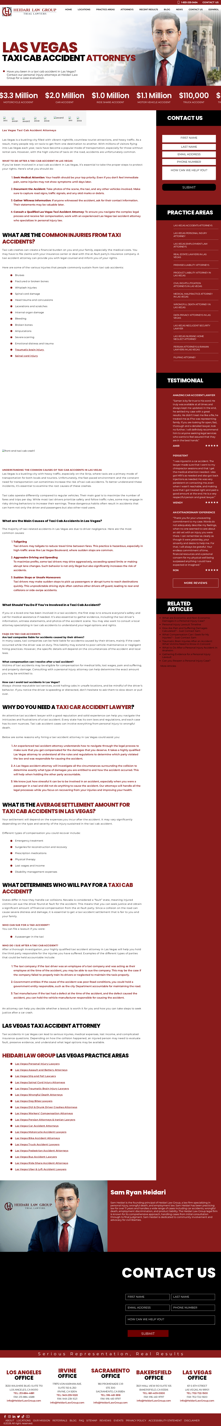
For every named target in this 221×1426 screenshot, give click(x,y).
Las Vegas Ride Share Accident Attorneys (41, 1163)
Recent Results (148, 9)
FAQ (81, 1420)
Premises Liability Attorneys (191, 265)
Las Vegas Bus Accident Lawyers (36, 1156)
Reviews (105, 1420)
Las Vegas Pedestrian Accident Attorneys (41, 1150)
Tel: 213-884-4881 (24, 1393)
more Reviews (195, 583)
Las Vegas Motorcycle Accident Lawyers (40, 1132)
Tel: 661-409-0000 (154, 1393)
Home (68, 9)
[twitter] (18, 1417)
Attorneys (127, 9)
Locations (84, 9)
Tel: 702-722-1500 (197, 1393)
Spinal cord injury (26, 355)
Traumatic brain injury (30, 349)
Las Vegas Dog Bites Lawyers (33, 1101)
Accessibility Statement (165, 1420)
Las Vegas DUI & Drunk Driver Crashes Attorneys (46, 1107)
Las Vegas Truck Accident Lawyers (37, 1144)
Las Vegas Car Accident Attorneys (37, 1125)
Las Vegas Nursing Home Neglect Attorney (188, 337)
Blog (167, 9)
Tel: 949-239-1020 (67, 1395)
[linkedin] (13, 1417)
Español (214, 9)
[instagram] (9, 1417)
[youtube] (28, 1417)
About (9, 1420)
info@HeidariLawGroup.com (24, 1400)
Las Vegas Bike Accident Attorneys (37, 1138)
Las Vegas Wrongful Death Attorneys (39, 1094)
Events (118, 1420)
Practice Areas (105, 9)
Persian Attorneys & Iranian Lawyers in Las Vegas (191, 348)
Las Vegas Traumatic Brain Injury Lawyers (42, 1088)
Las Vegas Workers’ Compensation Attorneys (44, 1113)
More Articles (168, 666)
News (179, 9)
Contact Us (211, 2)
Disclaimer (192, 1420)
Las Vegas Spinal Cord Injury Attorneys (40, 1082)
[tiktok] (23, 1417)
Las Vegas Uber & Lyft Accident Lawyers (40, 1169)
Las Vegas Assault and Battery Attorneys (41, 1070)
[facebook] (4, 1417)
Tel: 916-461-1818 (110, 1395)
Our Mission (41, 1420)
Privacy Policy (136, 1420)
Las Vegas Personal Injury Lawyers (37, 1063)
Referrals (59, 1420)
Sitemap (91, 1420)
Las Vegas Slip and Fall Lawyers (35, 1076)
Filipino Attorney (184, 357)
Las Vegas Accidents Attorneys (192, 225)
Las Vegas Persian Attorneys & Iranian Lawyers (45, 1119)
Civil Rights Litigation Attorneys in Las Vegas (187, 284)
